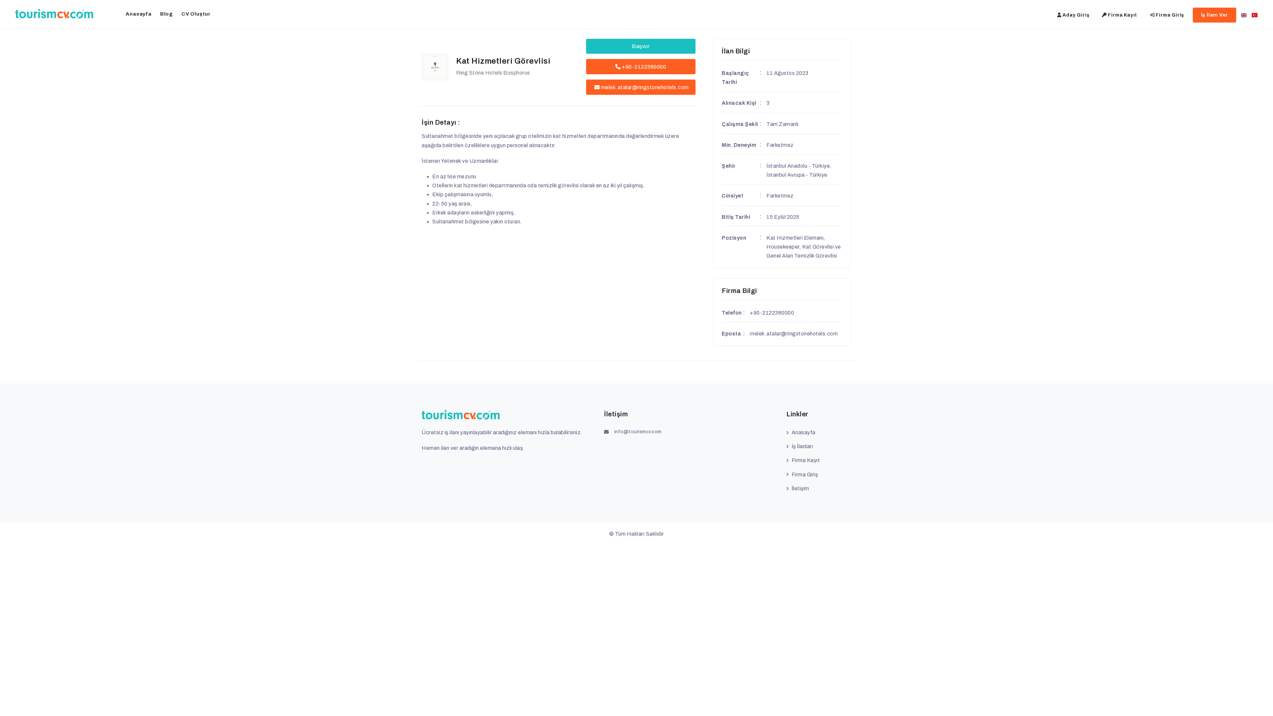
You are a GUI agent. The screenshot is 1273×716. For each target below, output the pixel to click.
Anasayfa (138, 14)
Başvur (640, 46)
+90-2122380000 (643, 67)
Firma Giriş (1169, 15)
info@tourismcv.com (638, 431)
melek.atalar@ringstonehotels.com (645, 87)
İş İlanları (802, 446)
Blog (166, 14)
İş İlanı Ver (1214, 15)
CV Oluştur (196, 14)
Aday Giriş (1075, 15)
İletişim (800, 488)
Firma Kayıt (1122, 15)
